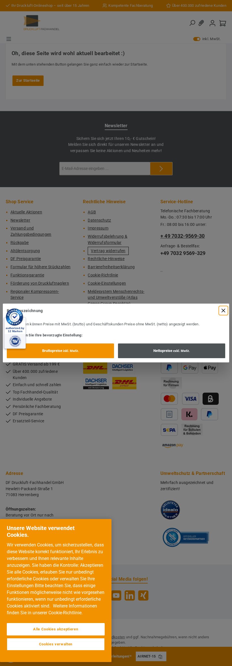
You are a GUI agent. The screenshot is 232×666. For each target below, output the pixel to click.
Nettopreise (171, 351)
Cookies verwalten (55, 644)
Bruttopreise (60, 351)
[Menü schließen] (223, 310)
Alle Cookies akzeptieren (55, 629)
